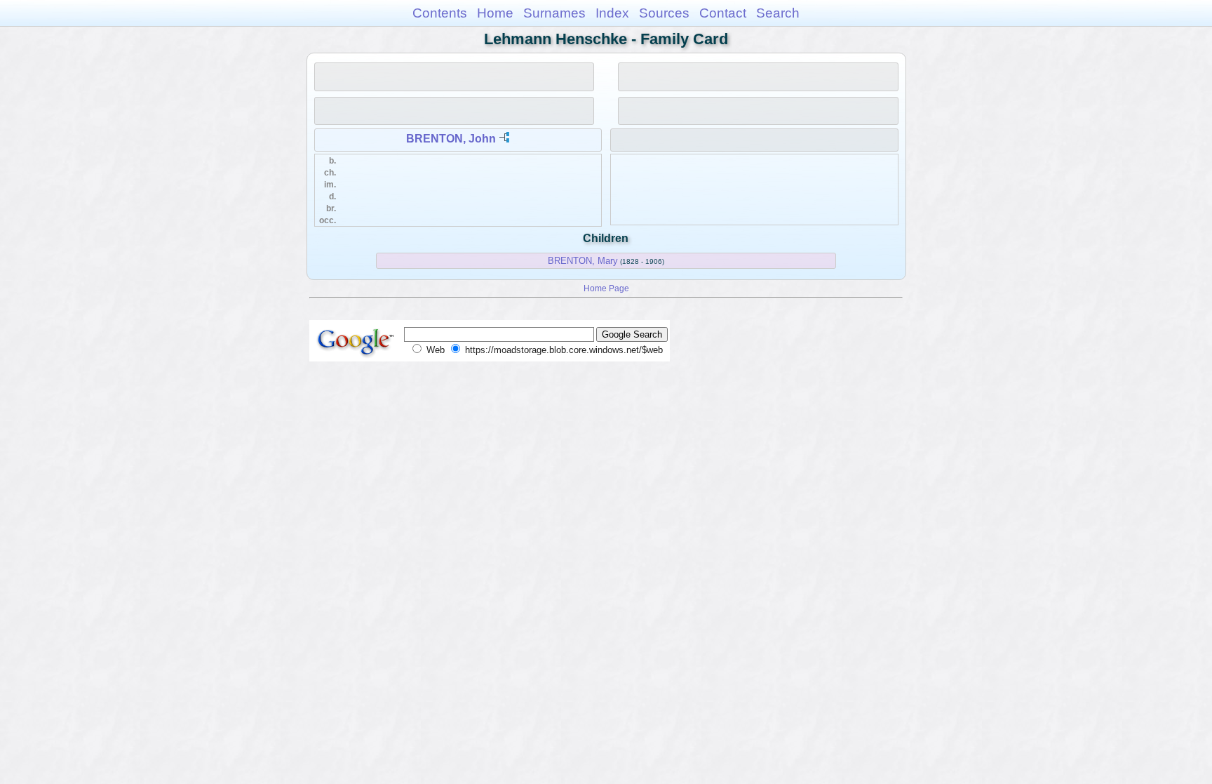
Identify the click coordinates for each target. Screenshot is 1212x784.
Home (495, 13)
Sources (664, 13)
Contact (722, 13)
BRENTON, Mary (583, 260)
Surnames (554, 13)
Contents (439, 13)
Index (612, 13)
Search (778, 13)
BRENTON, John (451, 139)
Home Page (606, 288)
